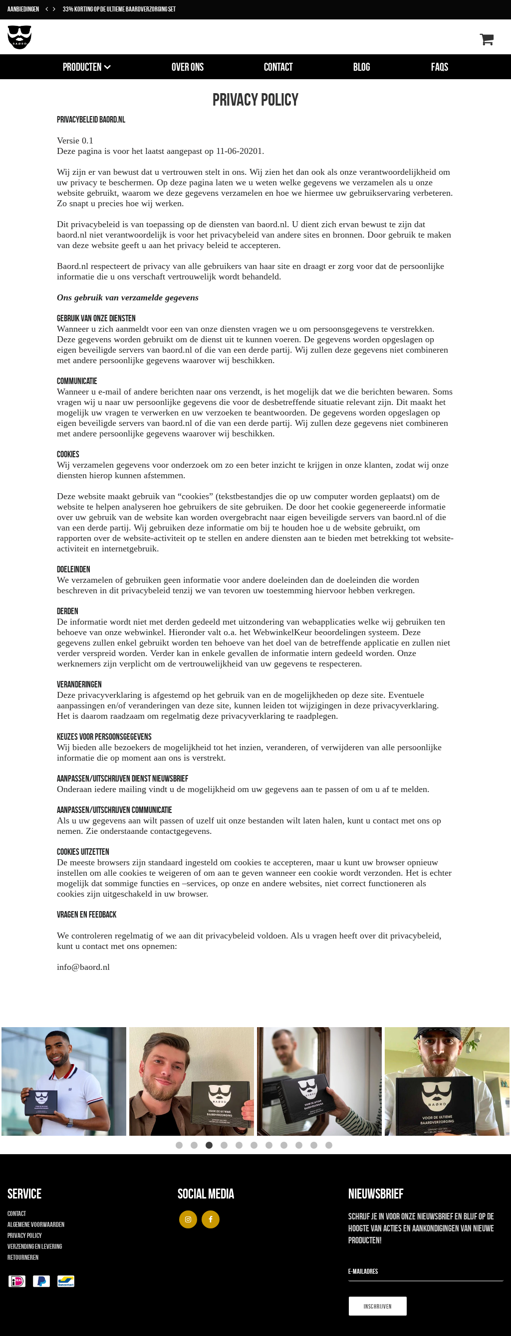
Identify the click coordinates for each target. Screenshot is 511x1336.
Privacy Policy (24, 1235)
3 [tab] (211, 1147)
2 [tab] (196, 1147)
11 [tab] (330, 1147)
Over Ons (188, 67)
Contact (278, 67)
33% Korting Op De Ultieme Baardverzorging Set (119, 9)
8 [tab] (285, 1147)
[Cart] (487, 42)
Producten (82, 67)
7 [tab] (270, 1147)
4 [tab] (226, 1147)
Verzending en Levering (34, 1246)
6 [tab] (255, 1147)
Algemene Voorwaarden (35, 1224)
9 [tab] (300, 1147)
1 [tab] (181, 1147)
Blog (361, 67)
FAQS (439, 67)
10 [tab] (315, 1147)
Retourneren (22, 1257)
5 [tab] (241, 1147)
